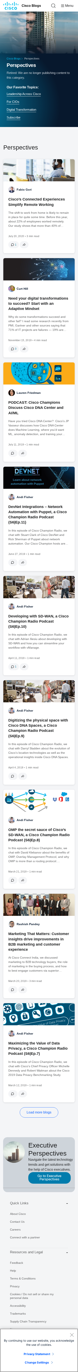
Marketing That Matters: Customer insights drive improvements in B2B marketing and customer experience (38, 942)
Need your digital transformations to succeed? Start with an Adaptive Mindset (38, 303)
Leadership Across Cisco (24, 94)
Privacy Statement (37, 1354)
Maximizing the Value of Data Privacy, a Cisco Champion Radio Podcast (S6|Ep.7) (38, 1048)
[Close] (72, 1335)
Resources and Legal (26, 1252)
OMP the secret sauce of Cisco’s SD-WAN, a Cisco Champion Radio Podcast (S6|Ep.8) (39, 835)
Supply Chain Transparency (28, 1321)
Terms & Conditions (23, 1278)
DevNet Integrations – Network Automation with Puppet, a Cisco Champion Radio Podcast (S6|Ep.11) (37, 515)
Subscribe (13, 117)
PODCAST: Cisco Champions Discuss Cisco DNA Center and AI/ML (35, 407)
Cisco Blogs (31, 5)
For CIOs (13, 101)
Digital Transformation (21, 109)
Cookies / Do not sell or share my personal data (32, 1296)
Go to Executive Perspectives (49, 1178)
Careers (15, 1229)
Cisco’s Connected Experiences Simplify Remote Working (36, 202)
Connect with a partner (25, 1237)
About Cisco (18, 1213)
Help (13, 1270)
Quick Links (19, 1203)
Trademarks (18, 1313)
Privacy (15, 1286)
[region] (39, 1350)
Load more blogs (39, 1112)
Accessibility (18, 1305)
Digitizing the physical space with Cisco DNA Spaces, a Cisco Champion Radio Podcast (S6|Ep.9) (38, 728)
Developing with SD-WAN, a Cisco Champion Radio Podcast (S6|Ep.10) (38, 621)
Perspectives (21, 65)
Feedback (16, 1262)
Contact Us (17, 1221)
